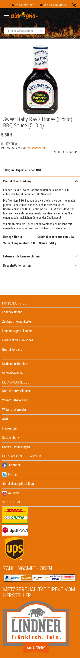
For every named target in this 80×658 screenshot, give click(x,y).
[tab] (40, 181)
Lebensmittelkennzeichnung (22, 256)
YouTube (13, 493)
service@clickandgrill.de (55, 5)
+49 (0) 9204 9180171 (25, 5)
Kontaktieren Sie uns (16, 391)
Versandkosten (36, 148)
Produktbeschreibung (17, 181)
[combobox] (24, 30)
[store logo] (25, 15)
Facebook (14, 465)
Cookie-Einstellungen (16, 447)
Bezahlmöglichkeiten (17, 265)
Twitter (12, 474)
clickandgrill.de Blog (20, 484)
